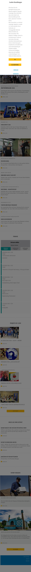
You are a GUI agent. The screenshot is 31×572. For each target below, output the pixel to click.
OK (15, 59)
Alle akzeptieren (15, 64)
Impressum (15, 70)
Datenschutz (16, 73)
